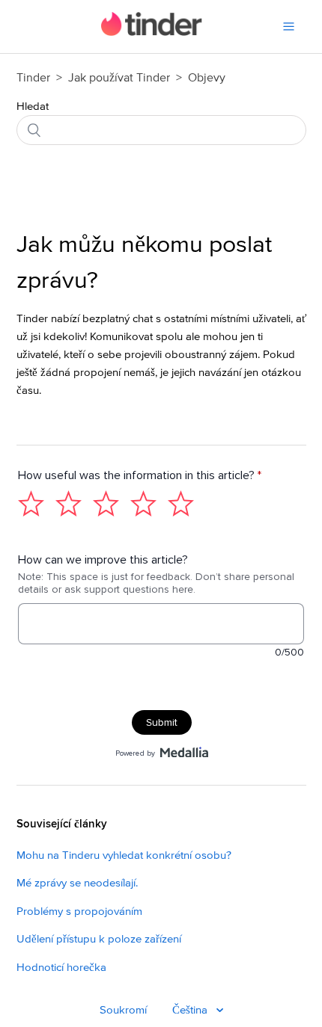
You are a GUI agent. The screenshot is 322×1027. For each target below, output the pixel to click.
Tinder (33, 78)
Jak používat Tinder (120, 78)
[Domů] (151, 32)
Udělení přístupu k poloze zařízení (98, 939)
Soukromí (123, 1010)
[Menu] (289, 26)
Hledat (32, 106)
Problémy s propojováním (79, 911)
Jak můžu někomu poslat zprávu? (144, 263)
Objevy (206, 78)
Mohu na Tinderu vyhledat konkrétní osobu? (123, 855)
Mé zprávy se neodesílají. (77, 883)
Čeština (191, 1010)
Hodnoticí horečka (61, 967)
